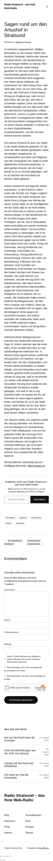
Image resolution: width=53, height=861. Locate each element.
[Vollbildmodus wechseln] (4, 856)
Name (7, 620)
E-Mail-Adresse (11, 632)
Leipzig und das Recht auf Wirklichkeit (18, 764)
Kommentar (10, 590)
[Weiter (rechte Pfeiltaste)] (4, 859)
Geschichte (36, 518)
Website (7, 644)
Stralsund (20, 523)
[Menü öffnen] (47, 6)
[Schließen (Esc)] (10, 856)
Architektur (10, 518)
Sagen (9, 523)
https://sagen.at (36, 465)
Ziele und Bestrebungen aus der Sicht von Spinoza (20, 752)
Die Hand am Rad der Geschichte (16, 776)
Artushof (23, 518)
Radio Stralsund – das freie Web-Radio (24, 797)
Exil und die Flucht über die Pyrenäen (19, 739)
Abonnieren (39, 499)
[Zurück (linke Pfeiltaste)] (1, 859)
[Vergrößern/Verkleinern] (1, 856)
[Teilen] (7, 856)
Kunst (28, 42)
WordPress (44, 848)
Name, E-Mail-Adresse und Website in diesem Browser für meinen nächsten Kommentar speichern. (24, 659)
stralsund (20, 42)
